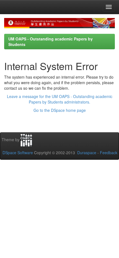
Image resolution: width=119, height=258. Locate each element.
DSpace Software (17, 152)
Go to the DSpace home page (59, 110)
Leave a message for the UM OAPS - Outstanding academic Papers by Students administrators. (59, 99)
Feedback (108, 152)
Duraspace (86, 152)
